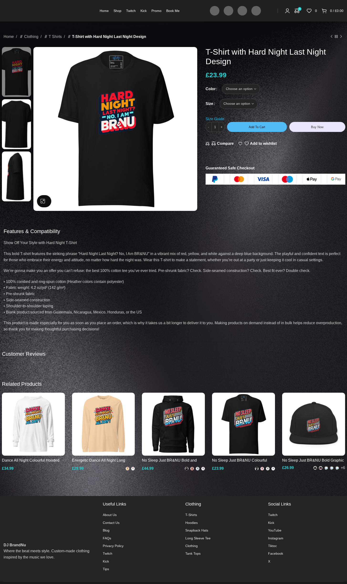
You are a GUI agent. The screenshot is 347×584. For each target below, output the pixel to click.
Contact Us (111, 523)
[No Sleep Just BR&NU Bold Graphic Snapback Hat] (313, 424)
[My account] (287, 11)
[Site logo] (30, 10)
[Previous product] (331, 36)
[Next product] (341, 36)
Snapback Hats (196, 530)
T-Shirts (191, 515)
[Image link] (50, 514)
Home (9, 37)
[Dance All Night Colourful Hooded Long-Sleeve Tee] (33, 424)
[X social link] (324, 143)
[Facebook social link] (214, 11)
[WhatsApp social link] (339, 143)
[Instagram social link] (228, 11)
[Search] (270, 11)
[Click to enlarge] (44, 201)
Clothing (31, 37)
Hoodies (191, 523)
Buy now (317, 127)
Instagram (275, 538)
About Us (110, 515)
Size (209, 104)
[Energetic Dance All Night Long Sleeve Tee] (103, 424)
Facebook (275, 553)
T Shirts (56, 37)
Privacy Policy (113, 546)
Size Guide (215, 119)
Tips (106, 569)
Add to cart (257, 127)
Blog (106, 530)
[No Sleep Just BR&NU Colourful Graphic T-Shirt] (243, 424)
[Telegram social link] (343, 143)
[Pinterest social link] (329, 143)
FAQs (107, 538)
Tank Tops (193, 553)
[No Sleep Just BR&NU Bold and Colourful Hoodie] (173, 424)
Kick (106, 561)
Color (211, 89)
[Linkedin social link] (334, 143)
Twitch (107, 553)
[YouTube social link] (242, 11)
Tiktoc (272, 546)
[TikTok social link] (256, 11)
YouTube (274, 530)
